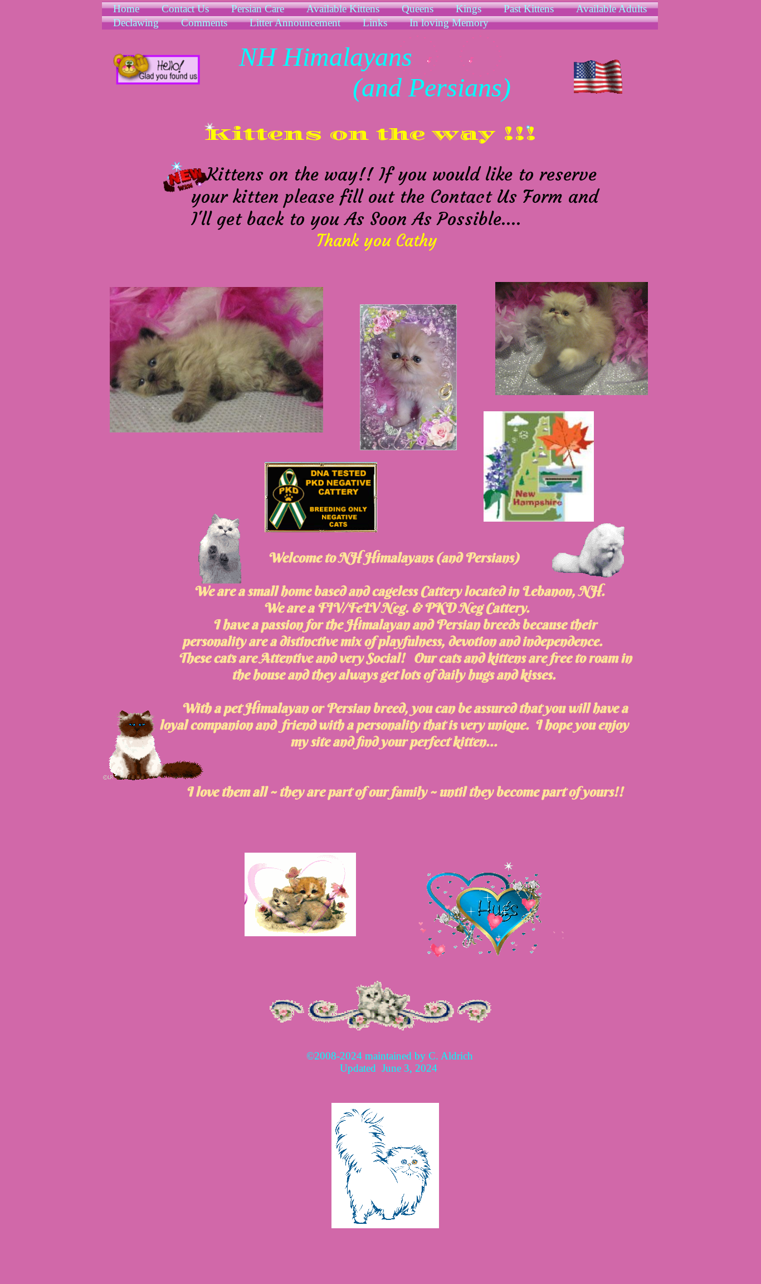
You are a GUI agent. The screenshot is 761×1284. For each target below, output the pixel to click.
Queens (417, 8)
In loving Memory (449, 22)
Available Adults (611, 8)
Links (375, 22)
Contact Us (185, 8)
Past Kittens (529, 8)
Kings (468, 8)
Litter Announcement (295, 22)
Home (126, 8)
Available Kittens (342, 8)
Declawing (136, 22)
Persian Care (257, 8)
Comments (204, 22)
